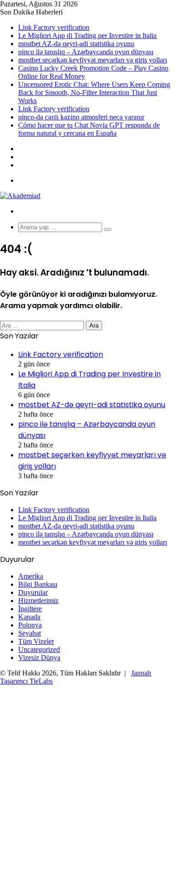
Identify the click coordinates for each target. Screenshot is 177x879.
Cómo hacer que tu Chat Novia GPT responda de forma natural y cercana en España (89, 129)
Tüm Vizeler (36, 641)
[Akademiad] (20, 196)
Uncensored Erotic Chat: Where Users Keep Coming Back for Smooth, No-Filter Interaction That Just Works (94, 93)
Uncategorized (39, 649)
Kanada (29, 617)
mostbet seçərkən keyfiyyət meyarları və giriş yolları (92, 60)
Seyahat (29, 633)
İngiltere (30, 609)
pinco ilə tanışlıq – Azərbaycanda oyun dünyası (85, 52)
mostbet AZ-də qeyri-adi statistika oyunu (76, 44)
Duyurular (33, 592)
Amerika (30, 576)
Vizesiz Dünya (39, 657)
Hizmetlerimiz (38, 600)
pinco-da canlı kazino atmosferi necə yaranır (81, 117)
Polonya (30, 625)
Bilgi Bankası (37, 584)
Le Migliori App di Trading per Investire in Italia (87, 35)
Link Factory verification (53, 27)
